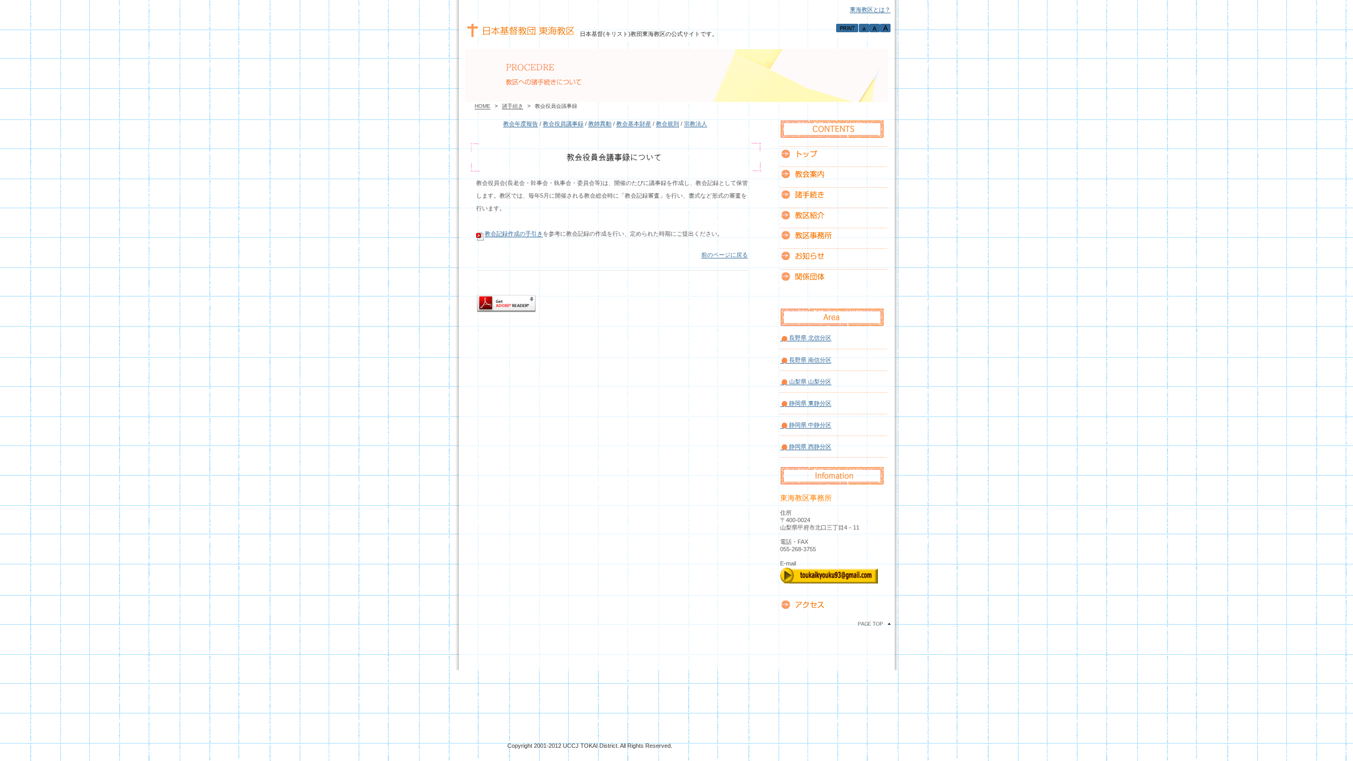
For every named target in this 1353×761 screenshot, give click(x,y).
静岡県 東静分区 (810, 403)
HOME (482, 106)
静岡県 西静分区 (810, 446)
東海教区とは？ (870, 9)
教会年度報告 (520, 123)
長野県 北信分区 (810, 338)
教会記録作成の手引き (514, 233)
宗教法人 (695, 123)
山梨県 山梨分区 (810, 381)
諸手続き (512, 106)
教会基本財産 (633, 123)
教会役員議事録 (563, 123)
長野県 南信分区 (810, 360)
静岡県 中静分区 (810, 425)
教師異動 (599, 123)
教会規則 (667, 123)
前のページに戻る (724, 255)
